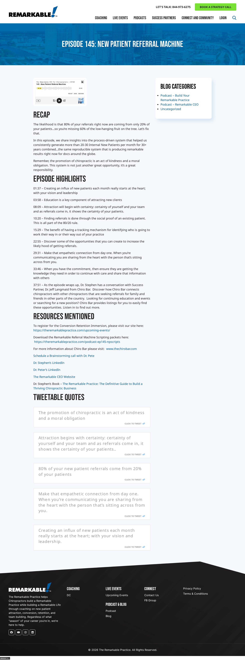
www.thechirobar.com (121, 349)
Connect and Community (198, 18)
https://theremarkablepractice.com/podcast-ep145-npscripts (76, 342)
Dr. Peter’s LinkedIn (46, 370)
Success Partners (164, 18)
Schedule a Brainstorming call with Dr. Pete (63, 356)
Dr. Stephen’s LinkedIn (48, 363)
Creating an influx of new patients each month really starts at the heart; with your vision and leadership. (86, 535)
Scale (101, 46)
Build (101, 40)
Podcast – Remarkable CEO (179, 104)
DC (69, 595)
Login (223, 18)
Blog (108, 616)
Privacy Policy (192, 588)
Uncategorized (170, 109)
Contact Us (151, 595)
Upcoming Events (117, 595)
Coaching (101, 18)
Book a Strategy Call (215, 7)
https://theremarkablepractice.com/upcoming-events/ (71, 330)
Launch (103, 34)
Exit (100, 53)
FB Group (150, 600)
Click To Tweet (133, 424)
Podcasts (140, 18)
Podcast (111, 610)
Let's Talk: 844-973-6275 (173, 7)
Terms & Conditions (195, 593)
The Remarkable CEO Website (54, 377)
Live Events (120, 18)
